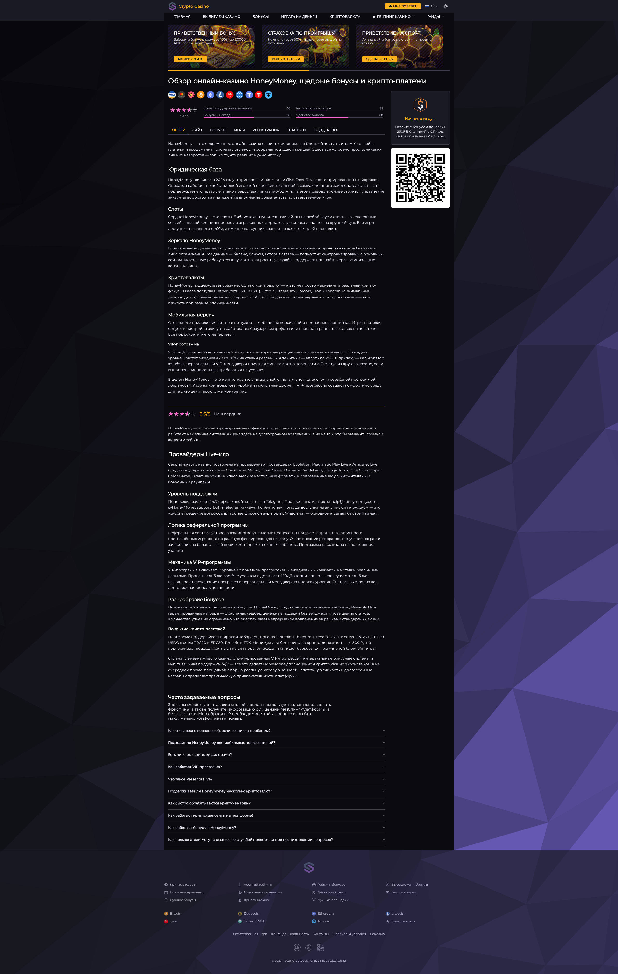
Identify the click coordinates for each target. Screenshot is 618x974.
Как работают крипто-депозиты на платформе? (210, 815)
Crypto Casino (194, 6)
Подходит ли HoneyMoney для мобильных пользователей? (221, 742)
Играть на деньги (299, 16)
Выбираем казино (221, 16)
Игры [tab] (239, 130)
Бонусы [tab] (218, 130)
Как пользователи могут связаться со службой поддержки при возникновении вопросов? (250, 839)
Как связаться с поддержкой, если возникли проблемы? (219, 730)
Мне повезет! (405, 6)
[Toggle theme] (445, 6)
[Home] (309, 868)
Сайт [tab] (197, 130)
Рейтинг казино (394, 16)
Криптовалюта (345, 16)
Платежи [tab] (296, 130)
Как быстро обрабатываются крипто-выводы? (209, 803)
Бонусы (261, 16)
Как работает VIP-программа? (195, 767)
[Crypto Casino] (172, 6)
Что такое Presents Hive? (190, 779)
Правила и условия (349, 934)
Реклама (377, 934)
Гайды (433, 16)
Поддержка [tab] (326, 130)
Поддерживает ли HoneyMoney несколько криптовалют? (220, 791)
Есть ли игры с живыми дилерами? (200, 755)
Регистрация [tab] (266, 130)
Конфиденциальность (290, 934)
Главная (182, 16)
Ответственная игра (250, 934)
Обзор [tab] (178, 130)
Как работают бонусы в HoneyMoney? (202, 827)
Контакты (321, 934)
